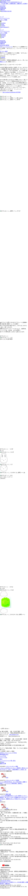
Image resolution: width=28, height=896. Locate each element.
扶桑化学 (2, 9)
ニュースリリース (5, 18)
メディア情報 (3, 20)
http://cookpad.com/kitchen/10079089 (11, 92)
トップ (2, 16)
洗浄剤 (17, 780)
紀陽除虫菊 (3, 8)
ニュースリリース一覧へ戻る (8, 760)
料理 (6, 51)
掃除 (17, 766)
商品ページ (3, 61)
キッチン (2, 51)
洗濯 (9, 794)
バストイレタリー (10, 766)
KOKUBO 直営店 (4, 45)
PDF (4, 57)
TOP (1, 46)
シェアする (3, 756)
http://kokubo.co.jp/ (14, 734)
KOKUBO (2, 6)
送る (1, 759)
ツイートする (3, 757)
